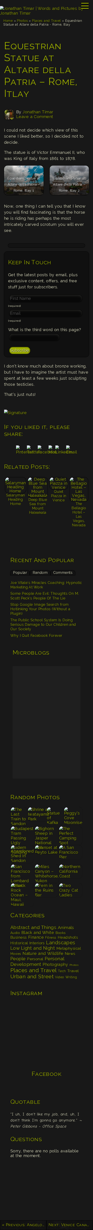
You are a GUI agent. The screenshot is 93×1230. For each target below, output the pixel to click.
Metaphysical (68, 948)
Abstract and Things (33, 927)
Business (18, 937)
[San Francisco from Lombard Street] (22, 873)
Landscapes (60, 942)
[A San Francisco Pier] (70, 854)
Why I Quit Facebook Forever (36, 635)
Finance (36, 937)
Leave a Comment (34, 116)
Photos (22, 20)
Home (8, 20)
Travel (73, 971)
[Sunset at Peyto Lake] (47, 854)
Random (40, 572)
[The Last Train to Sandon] (19, 816)
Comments (63, 572)
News (70, 953)
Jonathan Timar (38, 112)
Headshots (68, 937)
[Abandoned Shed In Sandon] (22, 854)
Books (61, 933)
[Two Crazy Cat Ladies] (70, 892)
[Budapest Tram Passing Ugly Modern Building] (22, 835)
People (18, 958)
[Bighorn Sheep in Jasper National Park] (47, 835)
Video (59, 977)
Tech (62, 971)
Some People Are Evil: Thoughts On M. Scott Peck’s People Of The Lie (44, 595)
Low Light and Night (32, 948)
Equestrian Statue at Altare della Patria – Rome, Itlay (40, 69)
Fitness (50, 937)
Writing (71, 977)
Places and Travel (46, 20)
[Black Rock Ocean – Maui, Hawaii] (22, 892)
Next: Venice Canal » (71, 1224)
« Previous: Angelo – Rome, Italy (24, 1224)
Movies (15, 954)
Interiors (37, 943)
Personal (35, 959)
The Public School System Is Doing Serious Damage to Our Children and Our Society (43, 624)
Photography (55, 964)
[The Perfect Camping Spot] (70, 835)
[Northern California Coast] (70, 873)
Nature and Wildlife (43, 953)
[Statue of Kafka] (55, 816)
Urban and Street (32, 976)
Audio (15, 933)
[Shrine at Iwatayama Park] (37, 816)
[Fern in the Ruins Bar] (47, 892)
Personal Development (37, 961)
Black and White (37, 932)
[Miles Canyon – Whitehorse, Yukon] (47, 873)
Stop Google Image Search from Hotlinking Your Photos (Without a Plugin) (40, 609)
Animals (66, 927)
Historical (19, 943)
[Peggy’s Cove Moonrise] (73, 816)
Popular (20, 572)
